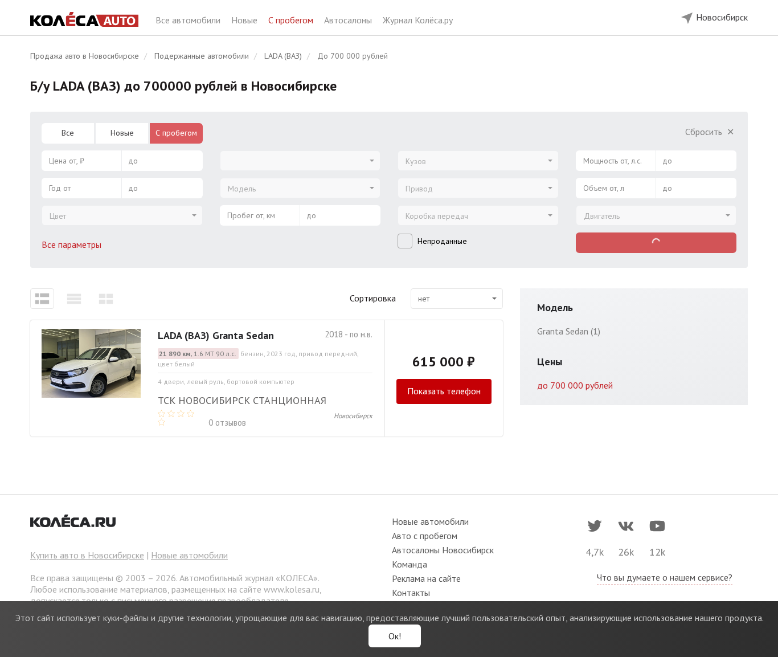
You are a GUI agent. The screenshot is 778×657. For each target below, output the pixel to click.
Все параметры (73, 244)
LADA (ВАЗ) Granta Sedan (216, 335)
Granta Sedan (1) (568, 331)
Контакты (411, 592)
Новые (245, 20)
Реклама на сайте (426, 578)
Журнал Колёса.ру (418, 20)
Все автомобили (189, 20)
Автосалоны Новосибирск (443, 550)
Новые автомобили (189, 555)
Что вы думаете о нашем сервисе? (664, 577)
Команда (409, 564)
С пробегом (292, 20)
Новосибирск (353, 415)
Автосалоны (349, 20)
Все (68, 133)
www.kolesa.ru (292, 589)
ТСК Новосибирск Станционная (242, 400)
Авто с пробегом (424, 535)
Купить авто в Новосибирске (87, 555)
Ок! (394, 636)
